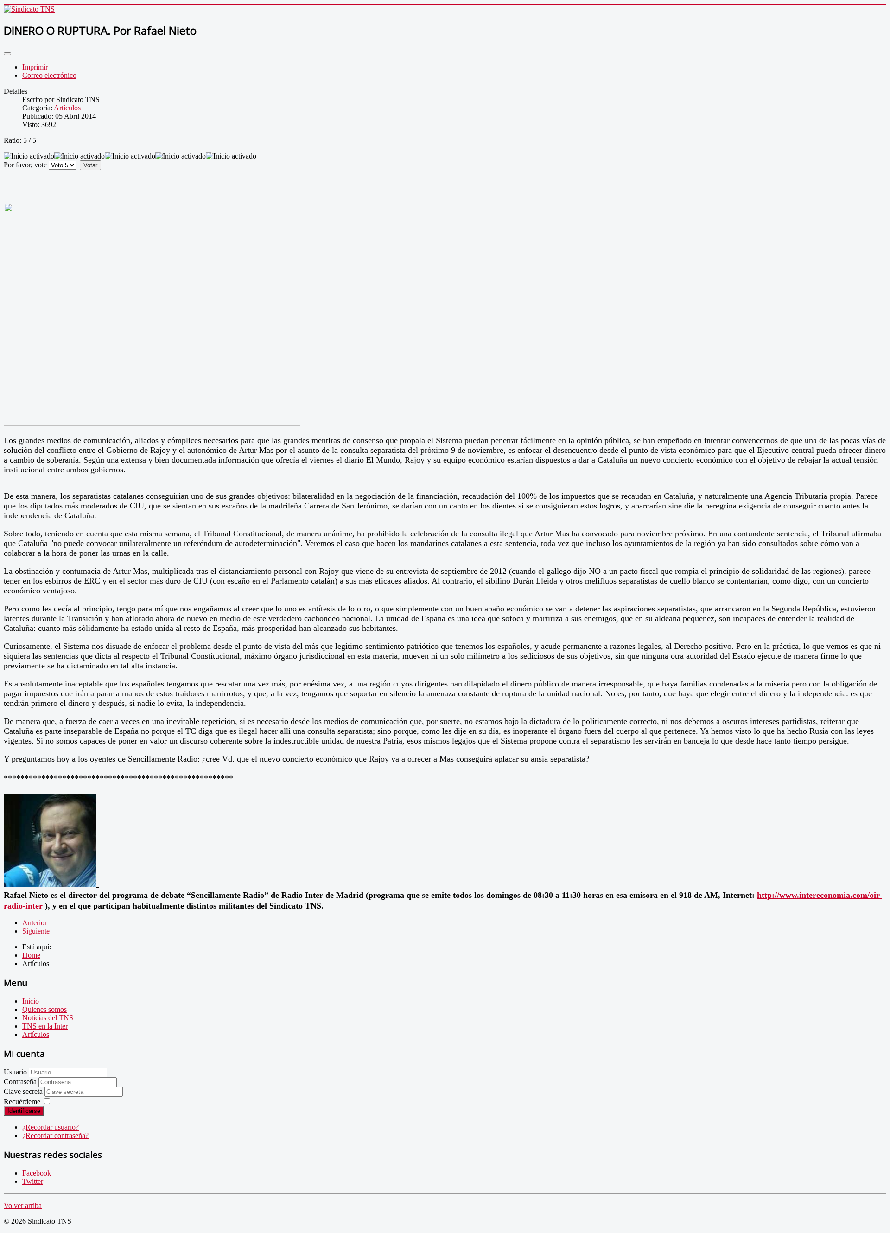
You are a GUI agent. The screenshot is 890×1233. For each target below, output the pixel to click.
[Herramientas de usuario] (7, 53)
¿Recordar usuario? (50, 1127)
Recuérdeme (22, 1102)
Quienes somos (44, 1009)
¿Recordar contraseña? (55, 1135)
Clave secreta (24, 1091)
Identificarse (23, 1110)
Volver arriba (23, 1205)
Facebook (36, 1173)
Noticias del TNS (47, 1018)
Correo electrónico (49, 75)
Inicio (30, 1001)
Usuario (15, 1072)
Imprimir (35, 67)
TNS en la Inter (45, 1026)
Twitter (32, 1181)
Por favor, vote (25, 165)
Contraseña (21, 1082)
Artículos (67, 108)
